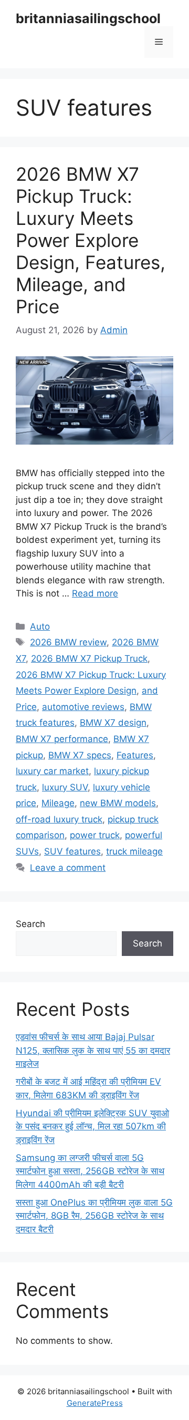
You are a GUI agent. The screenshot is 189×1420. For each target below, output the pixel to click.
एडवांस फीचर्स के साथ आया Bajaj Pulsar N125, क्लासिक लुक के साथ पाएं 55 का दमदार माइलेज (93, 1050)
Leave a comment (68, 867)
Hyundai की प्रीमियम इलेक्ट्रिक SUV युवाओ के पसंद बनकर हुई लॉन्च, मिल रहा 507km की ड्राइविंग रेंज (92, 1126)
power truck (95, 835)
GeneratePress (95, 1403)
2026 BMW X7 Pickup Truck (89, 658)
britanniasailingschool (88, 18)
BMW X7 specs (79, 755)
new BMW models (118, 803)
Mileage (58, 803)
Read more (95, 593)
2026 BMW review (68, 642)
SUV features (72, 851)
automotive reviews (83, 707)
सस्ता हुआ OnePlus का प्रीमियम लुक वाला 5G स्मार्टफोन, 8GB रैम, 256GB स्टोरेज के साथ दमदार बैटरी (94, 1215)
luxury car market (52, 771)
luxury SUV (65, 787)
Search (30, 924)
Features (135, 755)
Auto (40, 626)
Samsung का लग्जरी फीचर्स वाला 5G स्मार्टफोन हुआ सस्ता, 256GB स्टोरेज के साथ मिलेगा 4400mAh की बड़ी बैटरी (90, 1171)
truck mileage (134, 851)
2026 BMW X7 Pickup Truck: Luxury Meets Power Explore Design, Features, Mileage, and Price (90, 240)
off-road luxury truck (59, 819)
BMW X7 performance (62, 739)
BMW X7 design (113, 722)
